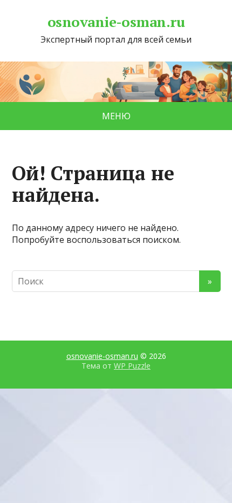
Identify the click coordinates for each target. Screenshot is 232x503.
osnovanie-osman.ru (116, 22)
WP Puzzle (132, 366)
